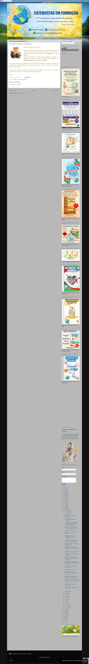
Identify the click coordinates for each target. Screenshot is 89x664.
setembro (67, 591)
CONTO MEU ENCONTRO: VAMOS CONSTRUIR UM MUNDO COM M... (71, 524)
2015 (64, 612)
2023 (64, 495)
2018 (64, 506)
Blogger (48, 657)
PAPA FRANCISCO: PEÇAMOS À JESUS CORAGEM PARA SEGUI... (71, 581)
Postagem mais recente (13, 90)
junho (66, 597)
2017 (64, 508)
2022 (64, 497)
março (66, 603)
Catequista (19, 79)
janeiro (66, 607)
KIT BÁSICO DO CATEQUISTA (71, 551)
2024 (64, 493)
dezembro (67, 509)
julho (66, 595)
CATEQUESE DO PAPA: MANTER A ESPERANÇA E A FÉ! (71, 548)
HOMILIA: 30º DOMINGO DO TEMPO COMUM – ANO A (71, 527)
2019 (64, 504)
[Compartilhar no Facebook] (28, 77)
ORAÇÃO (25, 79)
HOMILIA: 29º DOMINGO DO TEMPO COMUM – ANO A (71, 541)
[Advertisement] (71, 405)
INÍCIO (11, 38)
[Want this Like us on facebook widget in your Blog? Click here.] (87, 662)
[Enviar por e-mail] (25, 77)
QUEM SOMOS (18, 38)
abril (66, 601)
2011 (64, 620)
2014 (64, 614)
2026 (64, 489)
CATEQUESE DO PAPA (70, 530)
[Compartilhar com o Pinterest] (30, 77)
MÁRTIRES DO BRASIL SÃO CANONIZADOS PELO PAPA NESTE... (71, 563)
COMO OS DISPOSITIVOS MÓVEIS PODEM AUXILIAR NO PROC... (71, 558)
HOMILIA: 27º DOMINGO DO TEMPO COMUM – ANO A (71, 577)
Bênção (15, 79)
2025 (64, 491)
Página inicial (34, 90)
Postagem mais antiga (55, 90)
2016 (64, 610)
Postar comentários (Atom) (19, 93)
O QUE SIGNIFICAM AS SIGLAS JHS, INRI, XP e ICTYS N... (70, 537)
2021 (64, 499)
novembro (67, 512)
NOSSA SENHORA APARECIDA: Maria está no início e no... (71, 573)
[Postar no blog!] (26, 77)
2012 (64, 618)
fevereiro (67, 605)
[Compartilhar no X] (27, 77)
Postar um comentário (16, 84)
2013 (64, 616)
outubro (66, 514)
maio (66, 599)
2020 (64, 502)
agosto (66, 593)
